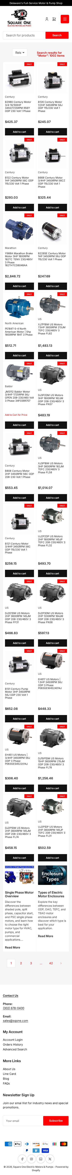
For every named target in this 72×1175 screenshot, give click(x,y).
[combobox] (36, 35)
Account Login (13, 1040)
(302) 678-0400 (13, 1008)
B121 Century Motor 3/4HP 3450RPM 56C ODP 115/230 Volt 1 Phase (18, 548)
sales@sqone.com (15, 1020)
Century (10, 96)
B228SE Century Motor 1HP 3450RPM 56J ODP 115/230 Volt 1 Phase (52, 256)
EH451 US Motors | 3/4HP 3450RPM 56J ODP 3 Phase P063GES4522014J (17, 759)
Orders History (13, 1044)
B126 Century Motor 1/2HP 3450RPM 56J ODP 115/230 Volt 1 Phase (50, 106)
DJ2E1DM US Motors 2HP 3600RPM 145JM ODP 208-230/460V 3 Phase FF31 (18, 618)
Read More (12, 947)
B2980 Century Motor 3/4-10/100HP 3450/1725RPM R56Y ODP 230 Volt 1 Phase (18, 106)
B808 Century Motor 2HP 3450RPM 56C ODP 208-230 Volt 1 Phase (19, 473)
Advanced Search (15, 1049)
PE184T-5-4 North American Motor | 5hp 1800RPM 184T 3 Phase (19, 331)
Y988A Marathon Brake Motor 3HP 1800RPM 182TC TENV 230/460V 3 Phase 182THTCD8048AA (19, 259)
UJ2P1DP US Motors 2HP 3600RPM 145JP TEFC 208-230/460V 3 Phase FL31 (51, 831)
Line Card (9, 1074)
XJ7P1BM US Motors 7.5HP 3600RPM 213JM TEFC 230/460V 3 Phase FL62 (51, 329)
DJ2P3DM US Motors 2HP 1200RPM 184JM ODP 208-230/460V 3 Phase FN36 (51, 618)
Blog (6, 1078)
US (39, 319)
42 (51, 963)
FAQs (6, 1083)
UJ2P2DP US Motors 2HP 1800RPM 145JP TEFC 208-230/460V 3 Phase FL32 (51, 541)
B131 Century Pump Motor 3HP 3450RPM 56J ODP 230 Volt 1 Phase (17, 693)
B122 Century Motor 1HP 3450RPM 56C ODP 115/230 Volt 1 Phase (19, 180)
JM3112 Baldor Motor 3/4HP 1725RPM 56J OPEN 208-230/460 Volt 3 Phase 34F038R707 (19, 396)
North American (14, 323)
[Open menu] (65, 19)
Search (57, 35)
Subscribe (56, 1120)
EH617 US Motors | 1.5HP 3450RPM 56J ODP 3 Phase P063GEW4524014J (50, 684)
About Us (9, 1069)
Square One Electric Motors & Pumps (33, 1166)
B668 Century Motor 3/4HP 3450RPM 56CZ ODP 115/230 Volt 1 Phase (51, 182)
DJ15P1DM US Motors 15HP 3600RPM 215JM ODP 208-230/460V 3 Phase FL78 (51, 763)
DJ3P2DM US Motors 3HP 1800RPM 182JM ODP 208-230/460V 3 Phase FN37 (51, 400)
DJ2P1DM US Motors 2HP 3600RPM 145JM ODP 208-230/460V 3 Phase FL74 (18, 832)
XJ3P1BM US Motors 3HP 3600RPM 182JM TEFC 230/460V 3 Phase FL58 (51, 468)
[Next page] (61, 963)
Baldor (9, 386)
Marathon (10, 247)
